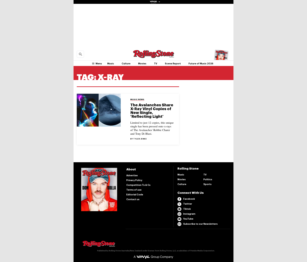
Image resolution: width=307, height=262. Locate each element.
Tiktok (187, 209)
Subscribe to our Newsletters (200, 224)
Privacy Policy (134, 180)
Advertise (132, 175)
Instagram (189, 214)
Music (110, 63)
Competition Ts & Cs (138, 185)
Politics (207, 179)
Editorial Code (134, 194)
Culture (126, 63)
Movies (142, 63)
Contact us (132, 199)
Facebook (189, 199)
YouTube (188, 219)
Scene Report (173, 63)
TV (155, 63)
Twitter (187, 204)
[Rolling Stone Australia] (153, 56)
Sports (207, 184)
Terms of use (134, 190)
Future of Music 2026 (201, 63)
